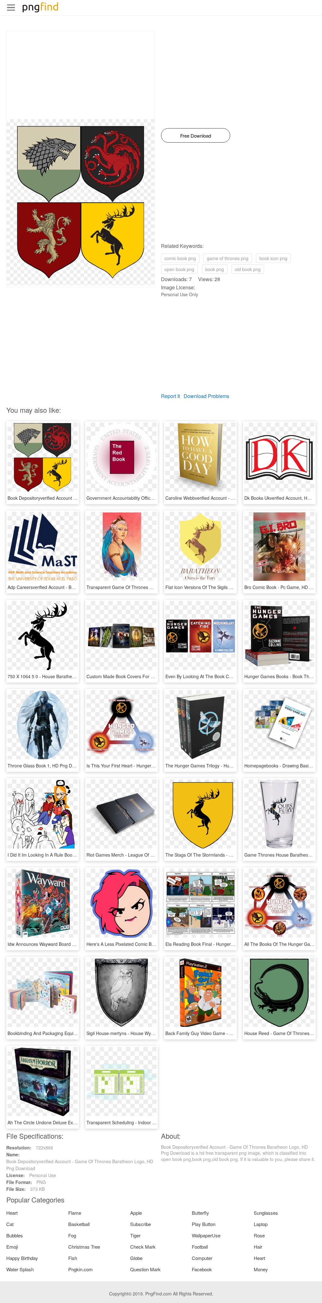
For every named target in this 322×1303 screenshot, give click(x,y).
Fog (72, 1235)
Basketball (79, 1224)
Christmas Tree (84, 1246)
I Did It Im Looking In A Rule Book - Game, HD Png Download (69, 855)
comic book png (180, 258)
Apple (136, 1212)
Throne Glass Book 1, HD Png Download (48, 765)
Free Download (195, 135)
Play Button (203, 1224)
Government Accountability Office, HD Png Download (139, 498)
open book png (179, 269)
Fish (72, 1258)
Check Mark (143, 1246)
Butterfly (200, 1212)
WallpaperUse (206, 1235)
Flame (74, 1212)
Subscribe (140, 1224)
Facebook (202, 1269)
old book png (248, 269)
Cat (10, 1224)
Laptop (261, 1224)
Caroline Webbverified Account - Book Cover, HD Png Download (229, 498)
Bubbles (14, 1235)
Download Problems (206, 396)
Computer (202, 1258)
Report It (170, 396)
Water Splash (20, 1269)
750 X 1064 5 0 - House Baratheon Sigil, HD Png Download (66, 676)
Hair (258, 1246)
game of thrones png (227, 258)
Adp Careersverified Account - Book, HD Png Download (63, 587)
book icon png (273, 258)
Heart (12, 1212)
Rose (259, 1235)
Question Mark (145, 1269)
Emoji (12, 1246)
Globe (136, 1258)
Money (261, 1269)
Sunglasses (266, 1212)
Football (200, 1246)
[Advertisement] (80, 75)
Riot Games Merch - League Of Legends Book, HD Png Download (152, 855)
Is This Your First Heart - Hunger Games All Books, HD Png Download (155, 765)
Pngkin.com (80, 1269)
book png (214, 269)
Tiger (135, 1235)
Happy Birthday (22, 1258)
